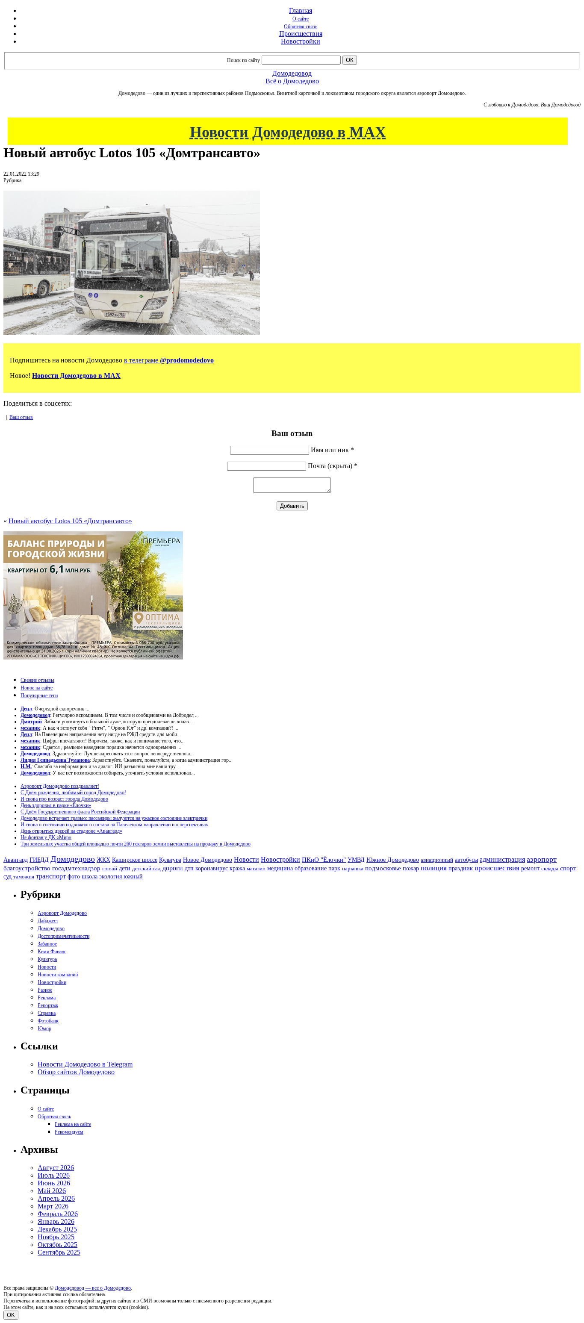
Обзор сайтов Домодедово (76, 1071)
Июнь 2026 (54, 1183)
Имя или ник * (332, 450)
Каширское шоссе (134, 859)
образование (311, 868)
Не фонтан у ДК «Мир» (46, 837)
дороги (172, 868)
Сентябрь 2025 (59, 1252)
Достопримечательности (63, 936)
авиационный (437, 860)
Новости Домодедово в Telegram (85, 1064)
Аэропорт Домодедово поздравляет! (60, 786)
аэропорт (542, 859)
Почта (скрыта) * (332, 465)
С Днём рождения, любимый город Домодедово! (73, 793)
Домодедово (72, 858)
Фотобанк (48, 1021)
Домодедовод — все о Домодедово (93, 1288)
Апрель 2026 (56, 1198)
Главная (300, 10)
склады (549, 868)
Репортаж (48, 1005)
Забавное (47, 944)
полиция (434, 868)
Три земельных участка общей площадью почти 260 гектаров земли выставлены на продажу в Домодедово (136, 844)
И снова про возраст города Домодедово (64, 799)
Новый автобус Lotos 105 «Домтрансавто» (70, 520)
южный (133, 876)
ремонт (530, 868)
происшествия (497, 868)
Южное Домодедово (392, 859)
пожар (411, 868)
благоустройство (26, 868)
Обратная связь (300, 26)
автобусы (466, 860)
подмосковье (383, 868)
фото (74, 876)
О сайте (300, 19)
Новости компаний (58, 975)
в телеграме (169, 360)
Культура (170, 860)
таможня (23, 876)
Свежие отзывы (37, 680)
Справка (47, 1013)
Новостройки (300, 41)
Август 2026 (56, 1167)
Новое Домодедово (207, 859)
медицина (280, 868)
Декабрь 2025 (57, 1229)
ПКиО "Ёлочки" (324, 859)
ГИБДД (39, 860)
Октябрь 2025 (57, 1244)
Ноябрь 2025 (56, 1236)
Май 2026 (52, 1190)
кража (237, 868)
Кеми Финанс (52, 952)
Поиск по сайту (243, 60)
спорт (568, 868)
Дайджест (48, 921)
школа (89, 876)
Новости (246, 859)
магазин (256, 868)
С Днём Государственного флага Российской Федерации (80, 812)
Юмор (44, 1028)
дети (124, 868)
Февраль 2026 (58, 1213)
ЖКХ (103, 859)
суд (7, 876)
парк (334, 868)
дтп (189, 868)
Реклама (47, 998)
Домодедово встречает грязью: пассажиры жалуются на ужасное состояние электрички (114, 818)
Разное (45, 990)
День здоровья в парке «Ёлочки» (56, 805)
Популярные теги (39, 695)
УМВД (356, 859)
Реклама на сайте (73, 1124)
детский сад (146, 868)
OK (11, 1315)
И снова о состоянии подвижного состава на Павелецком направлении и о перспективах (114, 825)
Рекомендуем (69, 1132)
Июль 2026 (54, 1175)
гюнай (109, 868)
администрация (502, 859)
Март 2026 (53, 1206)
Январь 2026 (56, 1221)
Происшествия (300, 33)
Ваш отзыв (21, 417)
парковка (352, 868)
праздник (460, 868)
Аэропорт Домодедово (62, 913)
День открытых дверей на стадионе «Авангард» (71, 831)
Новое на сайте (37, 688)
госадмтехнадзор (76, 868)
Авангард (15, 859)
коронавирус (211, 868)
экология (110, 876)
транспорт (51, 876)
